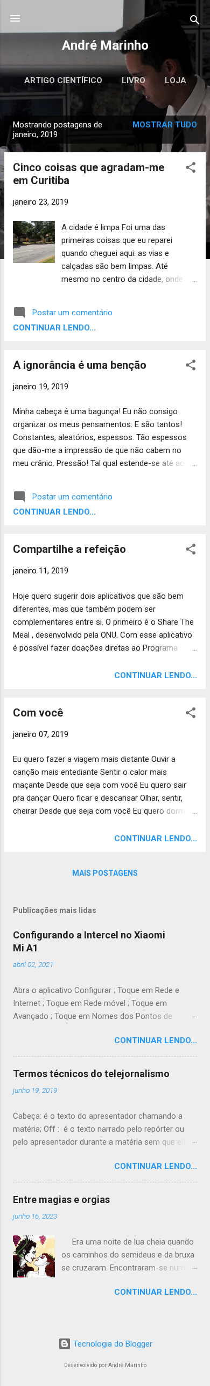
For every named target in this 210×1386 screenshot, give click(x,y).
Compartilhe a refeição (69, 549)
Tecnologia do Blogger (111, 1344)
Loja (175, 80)
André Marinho (105, 45)
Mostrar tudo (164, 125)
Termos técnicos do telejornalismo (91, 1073)
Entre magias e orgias (61, 1199)
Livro (133, 80)
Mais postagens (105, 873)
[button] (190, 169)
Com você (38, 712)
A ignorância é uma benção (79, 365)
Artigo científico (63, 80)
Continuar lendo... (54, 328)
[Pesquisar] (194, 21)
